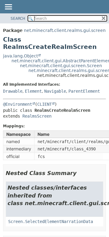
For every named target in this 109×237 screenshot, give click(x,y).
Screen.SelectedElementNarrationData (50, 221)
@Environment (17, 104)
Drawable (12, 91)
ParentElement (84, 91)
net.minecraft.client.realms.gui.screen (65, 30)
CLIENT (44, 104)
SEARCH (18, 18)
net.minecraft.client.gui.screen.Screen (61, 65)
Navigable (55, 91)
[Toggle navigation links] (8, 7)
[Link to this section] (80, 173)
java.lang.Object (20, 55)
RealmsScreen (36, 116)
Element (33, 91)
